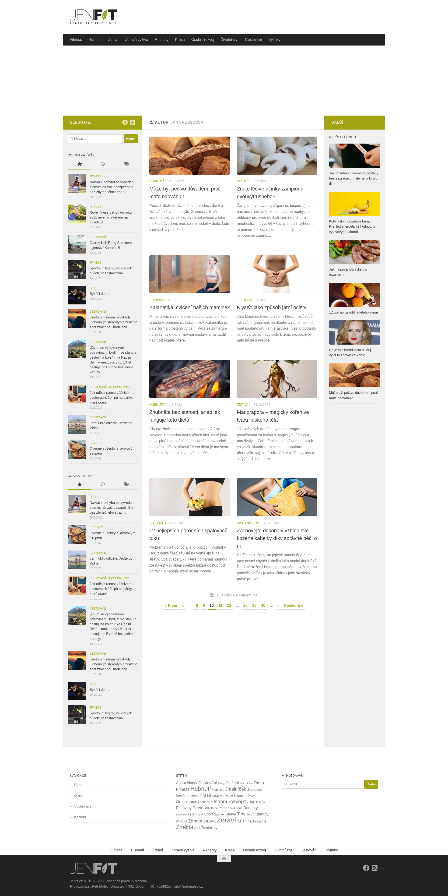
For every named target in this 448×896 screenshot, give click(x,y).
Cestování (253, 40)
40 (263, 605)
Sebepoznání (183, 814)
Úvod (78, 785)
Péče (214, 808)
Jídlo (251, 789)
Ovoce (249, 801)
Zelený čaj (259, 821)
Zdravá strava (202, 820)
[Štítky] (126, 164)
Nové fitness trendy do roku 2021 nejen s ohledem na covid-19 (111, 217)
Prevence (201, 807)
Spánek (219, 814)
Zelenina (244, 821)
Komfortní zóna (187, 795)
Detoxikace (246, 783)
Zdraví (113, 40)
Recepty (161, 40)
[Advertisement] (224, 80)
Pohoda (260, 802)
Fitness (76, 40)
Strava (230, 814)
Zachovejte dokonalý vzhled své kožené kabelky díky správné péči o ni (277, 538)
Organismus (186, 801)
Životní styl (229, 40)
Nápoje (239, 795)
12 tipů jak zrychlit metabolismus (354, 312)
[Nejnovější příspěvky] (102, 164)
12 (229, 605)
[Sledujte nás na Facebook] (125, 122)
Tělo (249, 814)
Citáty (221, 783)
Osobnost (204, 802)
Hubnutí (95, 40)
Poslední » (293, 605)
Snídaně (197, 814)
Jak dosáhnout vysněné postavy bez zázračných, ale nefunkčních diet (354, 178)
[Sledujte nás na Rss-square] (132, 122)
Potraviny (184, 808)
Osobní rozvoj (202, 40)
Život (197, 828)
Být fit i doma (99, 294)
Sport (208, 814)
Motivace (226, 795)
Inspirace (218, 789)
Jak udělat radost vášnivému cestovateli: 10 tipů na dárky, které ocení (111, 397)
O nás (79, 795)
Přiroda (224, 808)
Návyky (250, 795)
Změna (184, 827)
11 (220, 605)
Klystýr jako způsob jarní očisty (271, 307)
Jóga (259, 789)
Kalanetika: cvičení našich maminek (189, 307)
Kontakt (80, 817)
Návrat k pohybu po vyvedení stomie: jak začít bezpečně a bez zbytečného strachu (112, 187)
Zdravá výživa (136, 40)
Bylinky (274, 40)
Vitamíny (261, 814)
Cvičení (232, 783)
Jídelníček (235, 789)
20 (245, 605)
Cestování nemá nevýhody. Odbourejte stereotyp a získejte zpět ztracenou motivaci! (113, 322)
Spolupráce (82, 806)
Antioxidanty (186, 783)
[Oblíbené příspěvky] (79, 164)
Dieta (259, 782)
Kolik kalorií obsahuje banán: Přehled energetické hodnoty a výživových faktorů (352, 226)
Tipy (241, 813)
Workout (181, 821)
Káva (215, 795)
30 (254, 605)
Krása (180, 40)
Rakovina (236, 808)
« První (171, 605)
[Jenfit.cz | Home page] (93, 17)
